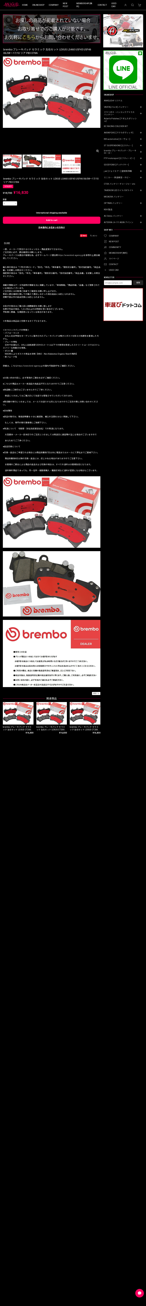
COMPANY (54, 5)
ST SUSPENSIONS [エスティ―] (118, 145)
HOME (25, 5)
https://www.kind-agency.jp (71, 255)
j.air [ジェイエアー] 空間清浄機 (118, 171)
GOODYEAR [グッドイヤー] (116, 165)
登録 (138, 283)
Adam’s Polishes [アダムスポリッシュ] (120, 119)
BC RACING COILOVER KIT (116, 126)
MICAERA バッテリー (114, 197)
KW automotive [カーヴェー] (117, 139)
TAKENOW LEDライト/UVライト (118, 190)
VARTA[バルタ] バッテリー (116, 107)
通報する (96, 693)
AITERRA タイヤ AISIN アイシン (118, 222)
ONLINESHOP (38, 5)
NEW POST (65, 5)
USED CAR (113, 5)
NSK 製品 (108, 209)
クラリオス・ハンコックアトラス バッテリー (120, 113)
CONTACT (102, 5)
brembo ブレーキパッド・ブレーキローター (120, 151)
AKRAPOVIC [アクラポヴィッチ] (118, 133)
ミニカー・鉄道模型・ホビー (117, 177)
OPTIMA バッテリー (113, 203)
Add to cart (51, 220)
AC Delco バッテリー (113, 216)
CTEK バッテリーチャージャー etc (119, 184)
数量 (5, 199)
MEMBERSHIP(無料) (84, 5)
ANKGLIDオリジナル (113, 100)
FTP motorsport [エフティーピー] (119, 158)
